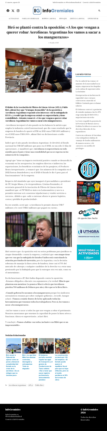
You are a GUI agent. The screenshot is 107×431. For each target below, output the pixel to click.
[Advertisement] (38, 100)
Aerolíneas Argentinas (17, 385)
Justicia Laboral (77, 18)
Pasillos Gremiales (30, 18)
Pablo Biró (39, 385)
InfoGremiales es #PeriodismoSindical (67, 2)
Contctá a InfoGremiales (92, 2)
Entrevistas (93, 18)
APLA (30, 385)
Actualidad (14, 18)
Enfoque (63, 18)
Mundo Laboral (49, 18)
